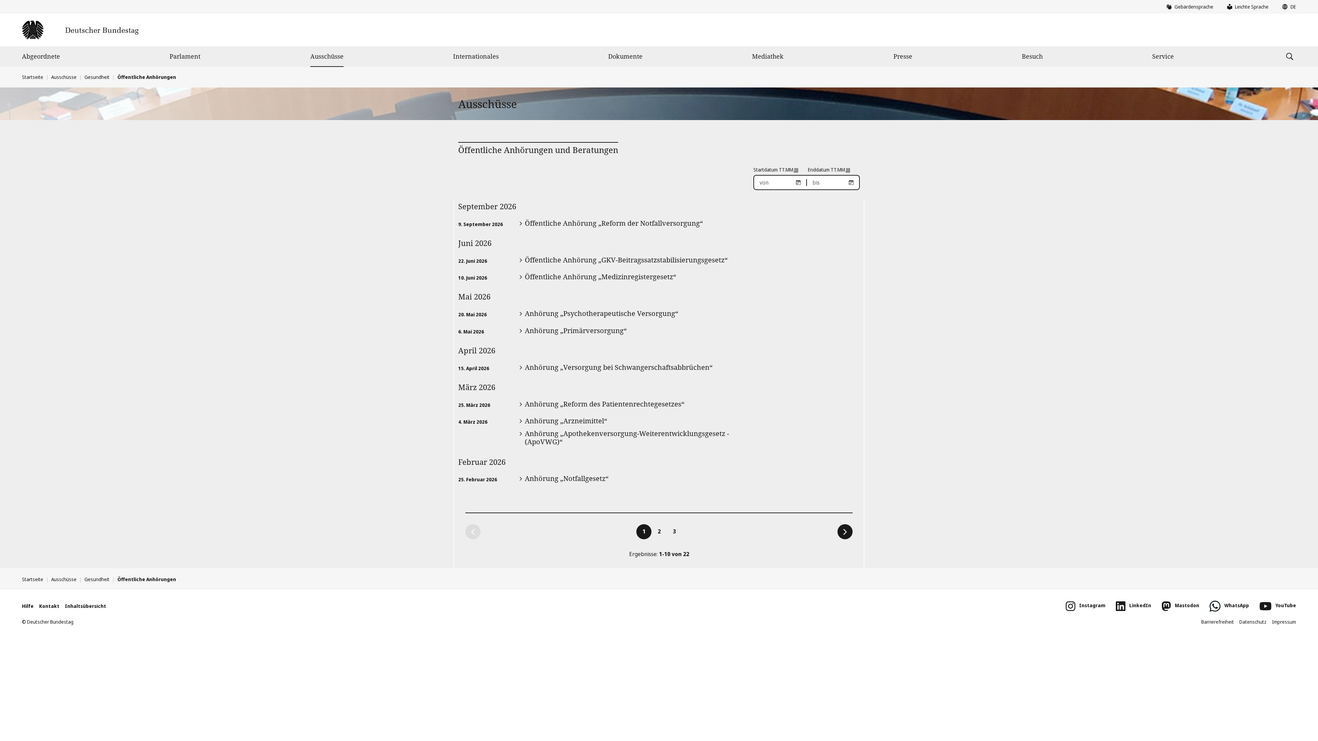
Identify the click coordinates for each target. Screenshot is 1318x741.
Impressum (1284, 622)
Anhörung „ (601, 313)
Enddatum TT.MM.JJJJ (829, 169)
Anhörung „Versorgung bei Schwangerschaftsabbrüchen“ (619, 367)
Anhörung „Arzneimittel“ (566, 420)
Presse (902, 56)
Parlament (185, 56)
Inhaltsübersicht (85, 606)
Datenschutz (1253, 622)
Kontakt (49, 606)
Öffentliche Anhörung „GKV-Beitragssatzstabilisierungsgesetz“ (626, 259)
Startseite (32, 77)
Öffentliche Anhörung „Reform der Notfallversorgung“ (614, 223)
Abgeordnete (41, 56)
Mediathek (768, 56)
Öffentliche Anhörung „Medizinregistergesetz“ (600, 276)
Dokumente (625, 56)
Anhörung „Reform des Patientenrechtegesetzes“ (604, 404)
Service (1163, 56)
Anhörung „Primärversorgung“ (576, 330)
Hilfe (28, 606)
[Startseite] (80, 30)
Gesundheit (96, 77)
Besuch (1032, 56)
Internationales (476, 56)
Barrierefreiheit (1217, 622)
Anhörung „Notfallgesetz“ (567, 478)
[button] (1287, 7)
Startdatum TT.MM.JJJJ (775, 169)
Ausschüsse (327, 56)
